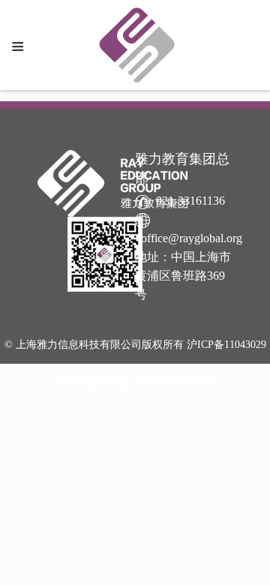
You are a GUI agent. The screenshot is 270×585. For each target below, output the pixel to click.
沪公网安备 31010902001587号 (146, 382)
